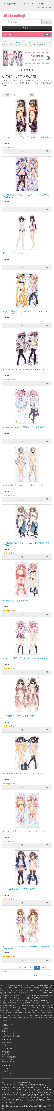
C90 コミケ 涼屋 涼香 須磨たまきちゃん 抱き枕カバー (26, 658)
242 (19, 968)
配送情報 (5, 1031)
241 (13, 968)
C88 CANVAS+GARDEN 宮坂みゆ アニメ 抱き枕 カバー (26, 427)
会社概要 (5, 1028)
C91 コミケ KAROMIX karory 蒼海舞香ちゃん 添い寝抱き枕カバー (26, 947)
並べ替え (6, 95)
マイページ (5, 1068)
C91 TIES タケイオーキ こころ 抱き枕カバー (22, 889)
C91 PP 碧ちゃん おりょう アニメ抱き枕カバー (23, 774)
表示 (31, 95)
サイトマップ (6, 1045)
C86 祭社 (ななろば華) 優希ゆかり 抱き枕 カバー (23, 369)
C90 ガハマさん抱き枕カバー (15, 601)
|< (4, 968)
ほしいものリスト (8, 1073)
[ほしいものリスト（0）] (43, 8)
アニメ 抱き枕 (6, 1085)
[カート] (46, 8)
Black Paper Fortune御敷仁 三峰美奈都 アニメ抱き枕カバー (26, 138)
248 (4, 971)
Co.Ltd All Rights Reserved (27, 1106)
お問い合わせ (6, 1043)
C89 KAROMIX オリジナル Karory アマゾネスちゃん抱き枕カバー (26, 544)
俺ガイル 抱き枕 (7, 1059)
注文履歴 (5, 1071)
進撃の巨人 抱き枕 (8, 1062)
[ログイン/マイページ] (39, 8)
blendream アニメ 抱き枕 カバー (17, 253)
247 (48, 968)
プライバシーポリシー (9, 1033)
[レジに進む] (50, 8)
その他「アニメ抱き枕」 (34, 42)
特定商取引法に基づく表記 (11, 1036)
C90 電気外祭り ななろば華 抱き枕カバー (20, 716)
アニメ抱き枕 (16, 42)
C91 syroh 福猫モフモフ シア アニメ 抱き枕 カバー (25, 831)
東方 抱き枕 (6, 1054)
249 (10, 971)
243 (25, 968)
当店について (7, 1025)
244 (31, 968)
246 (42, 968)
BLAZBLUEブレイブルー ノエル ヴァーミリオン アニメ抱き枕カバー (26, 196)
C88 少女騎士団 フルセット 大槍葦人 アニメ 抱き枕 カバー (26, 486)
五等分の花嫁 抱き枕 (9, 1057)
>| (20, 971)
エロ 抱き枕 (6, 1052)
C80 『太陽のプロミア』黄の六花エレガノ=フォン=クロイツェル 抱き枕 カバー (26, 312)
